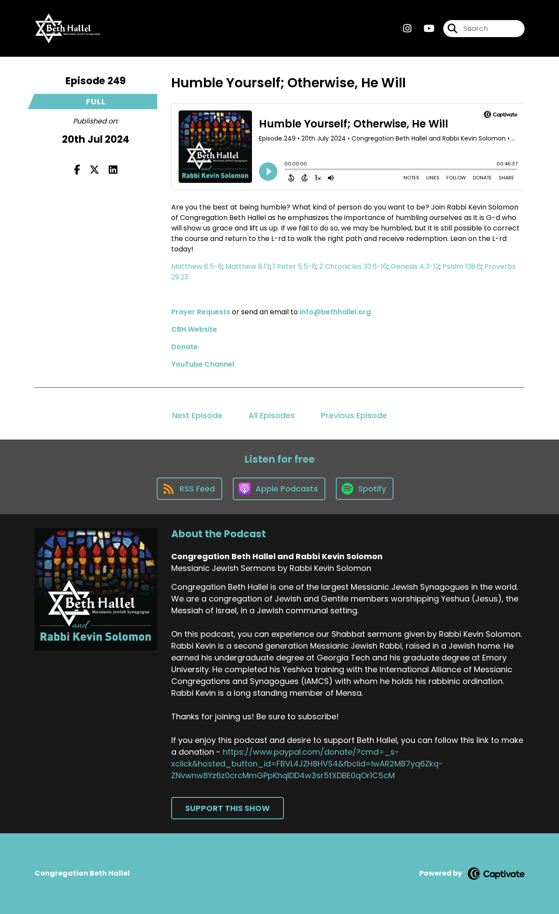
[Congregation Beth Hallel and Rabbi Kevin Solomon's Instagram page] (407, 28)
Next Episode (197, 415)
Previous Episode (354, 415)
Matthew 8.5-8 (196, 266)
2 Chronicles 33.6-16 (353, 266)
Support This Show (227, 808)
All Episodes (271, 415)
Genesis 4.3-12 (414, 266)
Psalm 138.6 (461, 266)
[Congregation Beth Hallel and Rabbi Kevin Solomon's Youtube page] (424, 28)
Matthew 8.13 (247, 266)
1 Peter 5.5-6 (294, 266)
